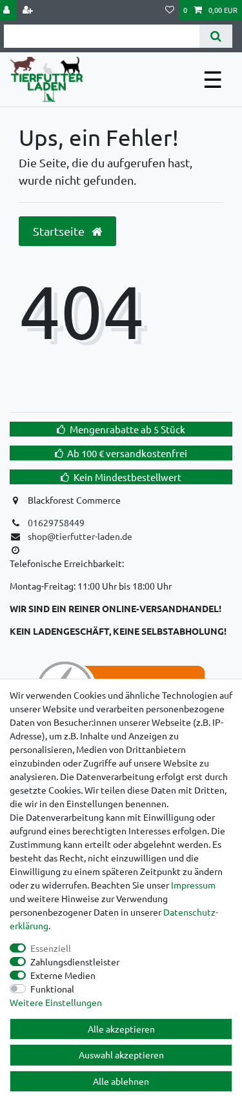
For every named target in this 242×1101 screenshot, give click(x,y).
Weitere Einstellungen (56, 1002)
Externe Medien (63, 975)
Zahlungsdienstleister (74, 961)
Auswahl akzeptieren (121, 1054)
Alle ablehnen (121, 1081)
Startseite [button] (60, 231)
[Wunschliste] (170, 10)
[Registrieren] (29, 10)
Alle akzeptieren (121, 1028)
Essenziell (50, 948)
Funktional (52, 988)
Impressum (193, 884)
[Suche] (215, 36)
